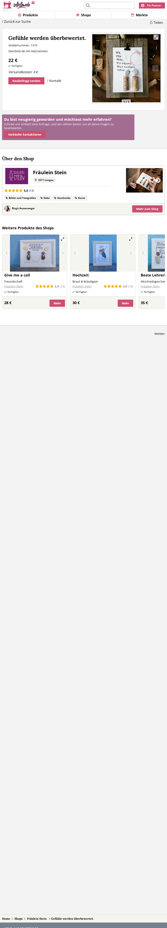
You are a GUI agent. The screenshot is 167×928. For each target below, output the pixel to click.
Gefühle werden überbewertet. (72, 918)
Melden (160, 334)
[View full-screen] (156, 37)
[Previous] (130, 180)
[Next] (158, 180)
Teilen (158, 22)
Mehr (147, 209)
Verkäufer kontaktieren (24, 134)
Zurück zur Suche (17, 21)
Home (6, 918)
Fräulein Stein (37, 918)
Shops (18, 918)
